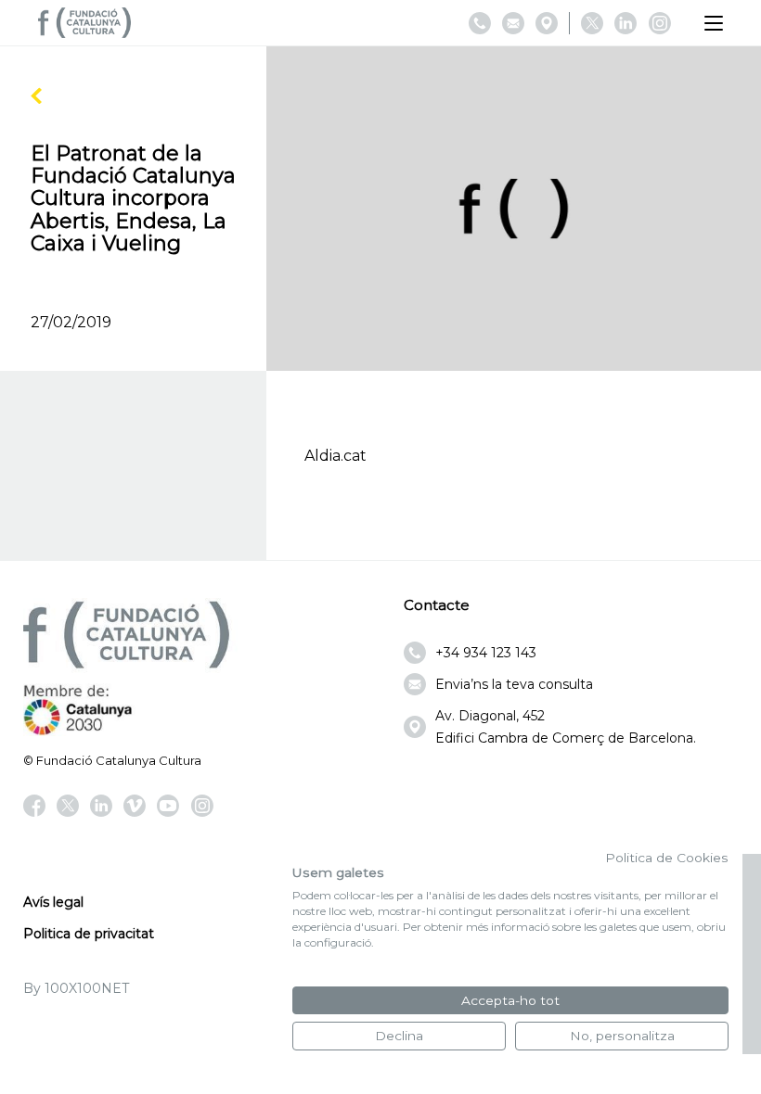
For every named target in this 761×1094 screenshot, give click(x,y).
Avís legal (53, 902)
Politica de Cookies (667, 857)
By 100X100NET (76, 988)
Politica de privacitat (88, 933)
